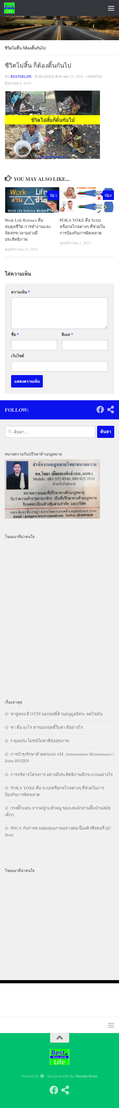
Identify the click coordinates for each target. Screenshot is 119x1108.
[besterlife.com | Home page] (11, 8)
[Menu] (111, 8)
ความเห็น (20, 292)
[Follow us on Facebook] (100, 409)
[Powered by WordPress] (42, 1076)
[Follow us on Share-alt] (110, 409)
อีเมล (67, 334)
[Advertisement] (59, 98)
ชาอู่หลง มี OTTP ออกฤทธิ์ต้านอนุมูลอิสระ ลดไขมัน (56, 714)
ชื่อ (15, 334)
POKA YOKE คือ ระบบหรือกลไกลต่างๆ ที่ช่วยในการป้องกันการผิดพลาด (82, 226)
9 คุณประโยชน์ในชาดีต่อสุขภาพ (39, 740)
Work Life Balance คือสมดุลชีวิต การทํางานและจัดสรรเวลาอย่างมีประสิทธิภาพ (28, 229)
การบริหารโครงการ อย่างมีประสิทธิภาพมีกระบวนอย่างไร (61, 774)
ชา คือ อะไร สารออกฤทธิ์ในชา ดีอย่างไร (46, 727)
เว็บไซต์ (17, 355)
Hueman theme (86, 1076)
